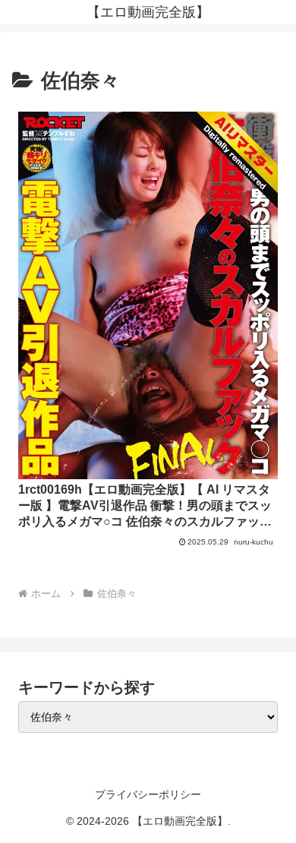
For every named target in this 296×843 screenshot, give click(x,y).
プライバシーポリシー (148, 794)
